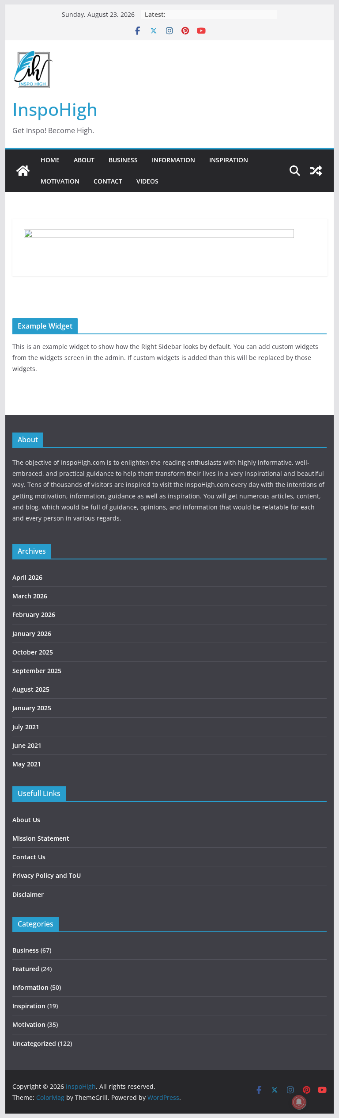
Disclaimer (28, 894)
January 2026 (31, 633)
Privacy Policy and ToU (46, 875)
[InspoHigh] (23, 170)
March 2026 (29, 596)
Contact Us (28, 857)
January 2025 (31, 708)
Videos (147, 181)
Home (50, 160)
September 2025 (36, 670)
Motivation (60, 181)
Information (173, 160)
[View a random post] (316, 170)
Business (123, 160)
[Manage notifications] (299, 1102)
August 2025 (30, 689)
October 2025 (32, 652)
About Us (26, 820)
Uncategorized (34, 1043)
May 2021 (26, 764)
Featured (25, 969)
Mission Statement (40, 838)
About (84, 160)
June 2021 (26, 745)
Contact (108, 181)
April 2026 (27, 577)
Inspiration (228, 160)
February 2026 (33, 614)
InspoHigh (55, 109)
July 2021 (25, 727)
